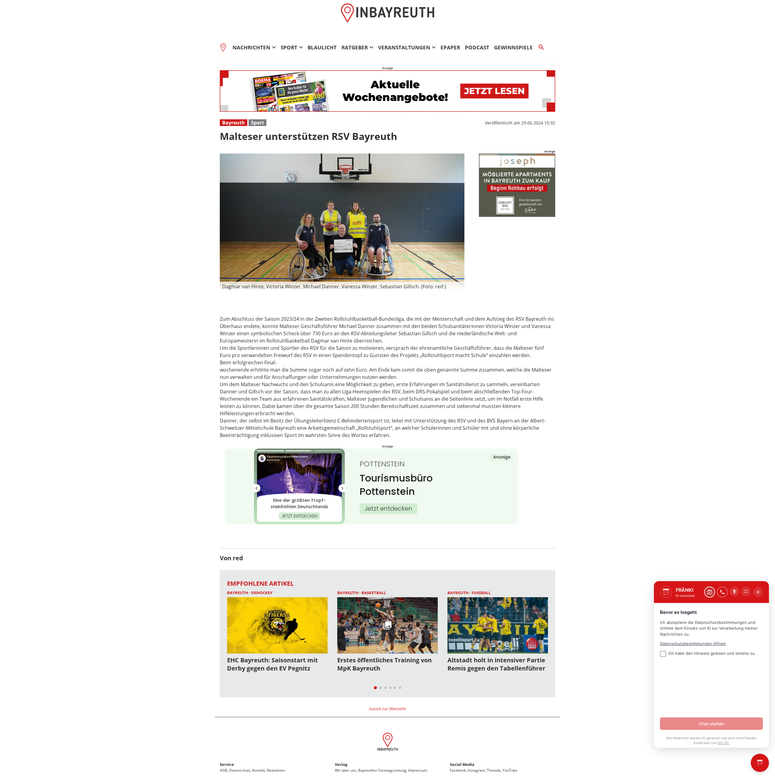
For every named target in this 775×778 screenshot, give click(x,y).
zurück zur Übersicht (387, 708)
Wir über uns (345, 770)
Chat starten (711, 723)
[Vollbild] (746, 591)
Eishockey (261, 592)
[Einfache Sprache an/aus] (734, 591)
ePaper (450, 47)
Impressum (417, 770)
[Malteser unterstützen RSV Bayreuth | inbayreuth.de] (387, 742)
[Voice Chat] (722, 592)
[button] (342, 286)
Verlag (341, 764)
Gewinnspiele (513, 47)
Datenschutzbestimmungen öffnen (693, 643)
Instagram (476, 770)
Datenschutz (239, 770)
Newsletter (276, 770)
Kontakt (258, 770)
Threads (494, 770)
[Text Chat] (709, 592)
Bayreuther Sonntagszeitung (382, 770)
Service (227, 764)
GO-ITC (723, 743)
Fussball (481, 592)
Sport (257, 122)
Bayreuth (233, 122)
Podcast (477, 47)
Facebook (458, 770)
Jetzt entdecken (388, 508)
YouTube (510, 770)
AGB (223, 770)
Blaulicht (322, 47)
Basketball (373, 592)
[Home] (225, 47)
